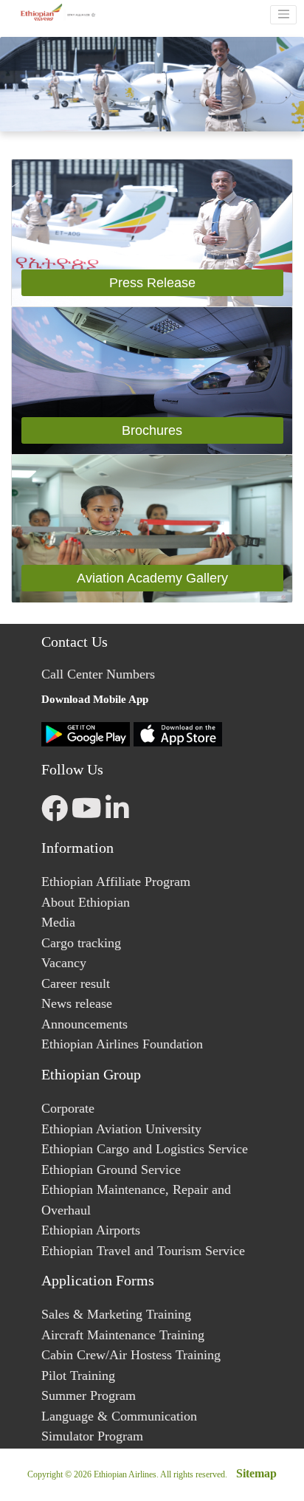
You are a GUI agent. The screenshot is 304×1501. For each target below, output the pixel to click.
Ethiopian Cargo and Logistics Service (144, 1148)
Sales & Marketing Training (116, 1314)
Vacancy (63, 962)
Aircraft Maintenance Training (122, 1334)
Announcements (84, 1024)
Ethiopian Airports (90, 1230)
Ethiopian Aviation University (121, 1129)
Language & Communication (119, 1416)
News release (76, 1003)
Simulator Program (92, 1436)
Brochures (152, 430)
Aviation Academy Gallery (152, 578)
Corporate (67, 1108)
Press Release (152, 282)
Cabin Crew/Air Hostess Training (131, 1354)
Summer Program (88, 1395)
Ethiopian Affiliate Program (115, 881)
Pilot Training (78, 1375)
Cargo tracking (81, 942)
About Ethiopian (85, 902)
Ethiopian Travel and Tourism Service (143, 1250)
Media (58, 922)
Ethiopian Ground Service (111, 1169)
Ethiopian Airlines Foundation (122, 1044)
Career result (75, 983)
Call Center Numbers (98, 674)
